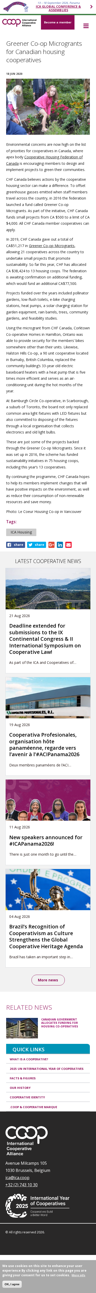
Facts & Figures (23, 1078)
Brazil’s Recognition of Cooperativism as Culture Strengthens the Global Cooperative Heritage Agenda (46, 936)
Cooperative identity (27, 1097)
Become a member (57, 22)
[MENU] (86, 26)
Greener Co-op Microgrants (51, 245)
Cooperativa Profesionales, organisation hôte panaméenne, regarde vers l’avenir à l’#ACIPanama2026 (44, 744)
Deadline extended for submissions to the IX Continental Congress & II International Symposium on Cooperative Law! (45, 638)
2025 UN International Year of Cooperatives (46, 1069)
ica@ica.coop (17, 1177)
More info (78, 1275)
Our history (20, 1088)
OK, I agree (12, 1284)
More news (48, 980)
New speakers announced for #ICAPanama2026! (45, 840)
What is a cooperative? (29, 1059)
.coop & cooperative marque (33, 1107)
